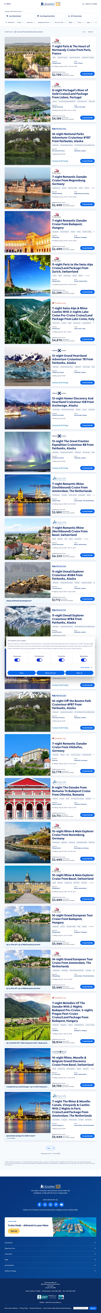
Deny (21, 673)
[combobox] (91, 32)
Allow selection (50, 673)
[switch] (39, 660)
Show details (85, 667)
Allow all (79, 673)
